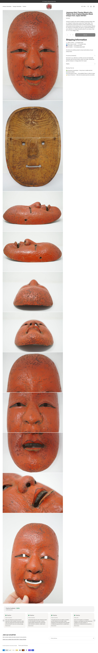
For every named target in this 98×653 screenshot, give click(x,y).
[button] (7, 625)
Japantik (7, 645)
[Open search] (88, 6)
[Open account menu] (90, 6)
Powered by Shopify (13, 645)
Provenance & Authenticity (71, 55)
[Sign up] (93, 638)
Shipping (67, 63)
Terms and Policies (23, 645)
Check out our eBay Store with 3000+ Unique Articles (14, 639)
